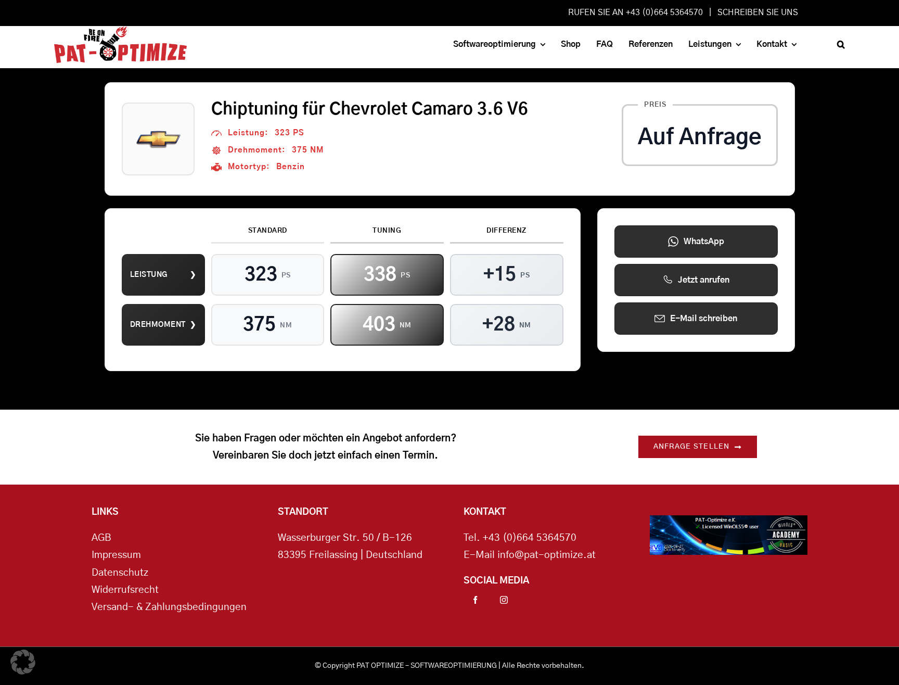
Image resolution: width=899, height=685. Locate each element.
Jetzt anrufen (703, 280)
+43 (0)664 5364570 (529, 538)
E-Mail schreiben (703, 318)
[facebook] (475, 600)
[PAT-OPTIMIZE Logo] (120, 31)
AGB (101, 538)
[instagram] (504, 600)
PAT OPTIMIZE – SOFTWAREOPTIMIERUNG (426, 665)
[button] (841, 44)
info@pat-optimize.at (546, 555)
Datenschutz (120, 573)
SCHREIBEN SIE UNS (757, 12)
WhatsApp (704, 241)
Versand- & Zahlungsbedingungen (169, 607)
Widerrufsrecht (125, 590)
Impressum (116, 555)
